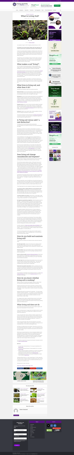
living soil (23, 365)
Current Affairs (32, 432)
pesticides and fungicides (37, 114)
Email (15, 427)
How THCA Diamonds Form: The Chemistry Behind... (40, 401)
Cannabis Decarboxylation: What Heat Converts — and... (24, 395)
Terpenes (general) (25, 388)
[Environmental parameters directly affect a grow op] (55, 159)
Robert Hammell (33, 18)
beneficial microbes (34, 273)
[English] (17, 0)
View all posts (16, 415)
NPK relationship (31, 148)
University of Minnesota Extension (32, 254)
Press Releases (32, 436)
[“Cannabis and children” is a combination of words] (55, 155)
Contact (16, 0)
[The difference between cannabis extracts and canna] (59, 151)
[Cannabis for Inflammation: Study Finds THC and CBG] (51, 151)
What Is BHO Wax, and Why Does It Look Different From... (24, 400)
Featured (27, 14)
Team (42, 10)
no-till (27, 365)
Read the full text (35, 352)
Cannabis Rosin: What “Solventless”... (40, 390)
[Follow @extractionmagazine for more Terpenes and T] (51, 159)
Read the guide (20, 347)
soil (32, 365)
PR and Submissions (48, 10)
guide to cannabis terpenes (22, 341)
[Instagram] (48, 425)
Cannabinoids (32, 424)
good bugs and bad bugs (30, 107)
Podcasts (31, 10)
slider (30, 365)
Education (26, 10)
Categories (21, 10)
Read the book (26, 355)
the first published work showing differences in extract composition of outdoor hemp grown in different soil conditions (29, 171)
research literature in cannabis (22, 101)
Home (17, 10)
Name (15, 431)
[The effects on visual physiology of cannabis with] (51, 155)
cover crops (19, 365)
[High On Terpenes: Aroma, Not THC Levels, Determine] (55, 151)
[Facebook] (51, 425)
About (13, 0)
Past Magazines (37, 10)
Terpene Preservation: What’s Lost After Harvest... (24, 390)
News (31, 435)
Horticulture (32, 14)
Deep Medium (33, 453)
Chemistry (38, 388)
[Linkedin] (54, 425)
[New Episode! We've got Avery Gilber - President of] (59, 159)
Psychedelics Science (33, 427)
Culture (31, 434)
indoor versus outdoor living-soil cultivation (32, 225)
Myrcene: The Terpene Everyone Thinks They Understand (41, 395)
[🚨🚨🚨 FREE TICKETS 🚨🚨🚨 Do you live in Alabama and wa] (59, 155)
